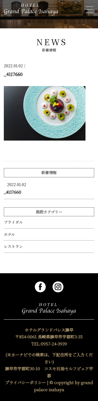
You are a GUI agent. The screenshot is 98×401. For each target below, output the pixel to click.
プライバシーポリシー (25, 382)
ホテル (9, 234)
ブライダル (13, 222)
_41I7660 (12, 192)
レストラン (13, 246)
